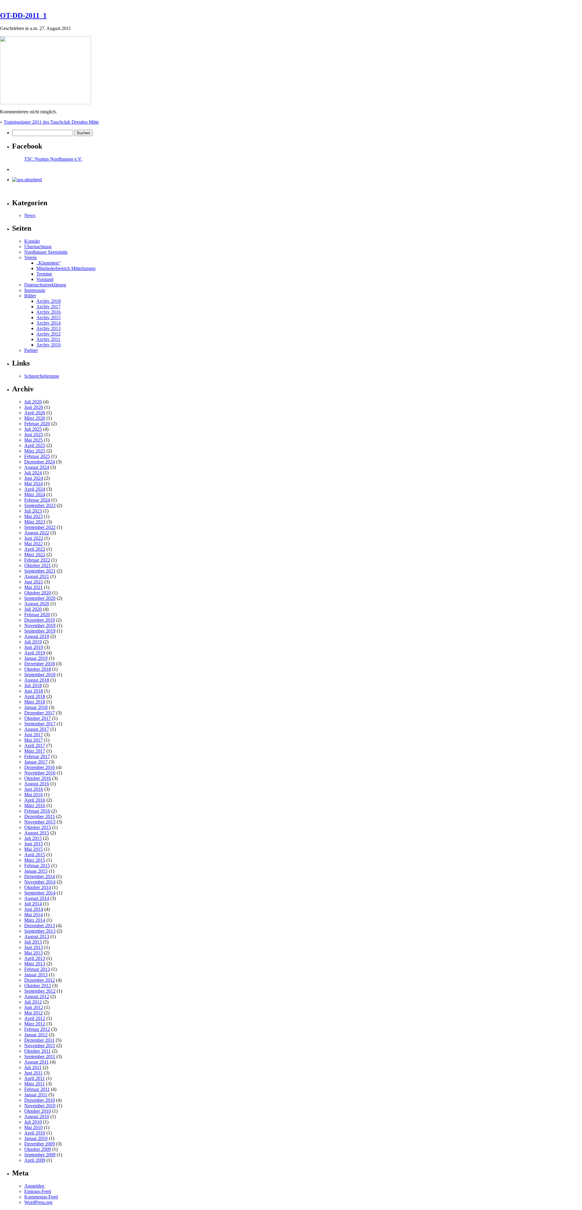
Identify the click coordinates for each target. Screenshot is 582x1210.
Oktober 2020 (37, 592)
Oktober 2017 (37, 718)
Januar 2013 (36, 974)
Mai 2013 (33, 952)
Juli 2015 (33, 838)
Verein (30, 257)
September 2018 (39, 674)
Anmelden (34, 1185)
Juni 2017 (33, 734)
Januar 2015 (36, 871)
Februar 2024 (37, 500)
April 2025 (34, 445)
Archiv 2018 (48, 301)
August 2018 (36, 680)
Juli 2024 (33, 472)
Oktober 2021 (37, 565)
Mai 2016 (33, 794)
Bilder (30, 295)
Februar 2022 (37, 560)
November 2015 (39, 821)
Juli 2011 (33, 1067)
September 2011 (39, 1056)
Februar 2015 (37, 865)
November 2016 (39, 772)
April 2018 (34, 696)
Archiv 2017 (48, 306)
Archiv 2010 (48, 344)
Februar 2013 (37, 969)
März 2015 (34, 860)
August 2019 (36, 636)
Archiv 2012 (48, 333)
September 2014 (39, 892)
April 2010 (34, 1132)
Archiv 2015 (48, 317)
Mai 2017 (33, 740)
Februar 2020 (37, 614)
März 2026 (34, 418)
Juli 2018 (33, 685)
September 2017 (39, 723)
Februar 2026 (37, 423)
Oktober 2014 (37, 887)
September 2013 (39, 931)
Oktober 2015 (37, 827)
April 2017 (34, 745)
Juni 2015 (33, 843)
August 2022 (36, 532)
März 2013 (34, 963)
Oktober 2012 (37, 985)
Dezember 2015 (39, 816)
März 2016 (34, 805)
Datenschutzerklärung (45, 284)
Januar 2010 (36, 1138)
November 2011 (39, 1045)
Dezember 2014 (39, 876)
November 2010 (39, 1105)
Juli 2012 (33, 1001)
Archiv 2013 (48, 328)
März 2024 (34, 494)
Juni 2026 (33, 407)
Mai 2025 (33, 440)
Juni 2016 (33, 789)
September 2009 (39, 1154)
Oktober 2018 (37, 669)
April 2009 (34, 1160)
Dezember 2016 (39, 767)
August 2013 (36, 936)
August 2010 (36, 1116)
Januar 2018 (36, 707)
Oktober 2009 (37, 1149)
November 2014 (39, 881)
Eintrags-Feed (37, 1191)
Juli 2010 (33, 1122)
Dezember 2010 (39, 1100)
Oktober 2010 (37, 1111)
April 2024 (34, 489)
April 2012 (34, 1018)
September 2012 (39, 991)
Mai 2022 (33, 543)
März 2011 (34, 1083)
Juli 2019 (33, 641)
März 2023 (34, 521)
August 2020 (36, 603)
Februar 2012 (37, 1029)
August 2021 (36, 576)
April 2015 (34, 854)
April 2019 (34, 652)
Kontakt (32, 241)
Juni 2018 (33, 691)
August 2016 (36, 783)
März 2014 (34, 920)
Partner (31, 350)
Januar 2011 (35, 1094)
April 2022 (34, 549)
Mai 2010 (33, 1127)
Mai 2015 (33, 849)
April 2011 (34, 1078)
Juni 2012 (33, 1007)
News (29, 215)
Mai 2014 (33, 914)
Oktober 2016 (37, 778)
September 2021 (39, 570)
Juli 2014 (33, 903)
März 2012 (34, 1023)
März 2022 (34, 554)
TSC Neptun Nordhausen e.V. (53, 159)
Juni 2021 (33, 581)
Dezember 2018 (39, 663)
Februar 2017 (37, 756)
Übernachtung (38, 246)
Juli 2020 (33, 609)
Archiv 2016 (48, 312)
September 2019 (39, 630)
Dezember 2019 (39, 620)
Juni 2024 (33, 478)
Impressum (34, 290)
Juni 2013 (33, 947)
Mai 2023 (33, 516)
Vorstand (44, 279)
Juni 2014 (33, 909)
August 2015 (36, 832)
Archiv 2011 (48, 339)
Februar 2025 (37, 456)
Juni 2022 (33, 538)
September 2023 (39, 505)
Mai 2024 (33, 483)
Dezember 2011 (39, 1040)
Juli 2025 (33, 429)
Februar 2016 (37, 811)
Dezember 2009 (39, 1143)
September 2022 (39, 527)
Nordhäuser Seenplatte (46, 252)
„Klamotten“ (48, 263)
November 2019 (39, 625)
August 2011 (36, 1062)
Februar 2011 (37, 1089)
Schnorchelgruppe (41, 376)
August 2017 (36, 729)
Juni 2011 (33, 1072)
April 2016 (34, 800)
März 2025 (34, 450)
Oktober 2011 (37, 1051)
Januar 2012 (36, 1034)
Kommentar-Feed (41, 1196)
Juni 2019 (33, 647)
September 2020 (39, 598)
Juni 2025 (33, 434)
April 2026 (34, 412)
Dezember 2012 (39, 980)
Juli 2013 (33, 941)
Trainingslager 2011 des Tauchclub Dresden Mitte (51, 122)
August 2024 (36, 467)
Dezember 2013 (39, 925)
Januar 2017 (36, 761)
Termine (44, 273)
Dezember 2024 (39, 461)
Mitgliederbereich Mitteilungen (65, 268)
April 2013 (34, 958)
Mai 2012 (33, 1012)
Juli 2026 (33, 401)
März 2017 (34, 751)
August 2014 (36, 898)
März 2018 (34, 701)
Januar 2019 (36, 658)
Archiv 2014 (48, 323)
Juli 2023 (33, 510)
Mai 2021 (33, 587)
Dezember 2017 (39, 712)
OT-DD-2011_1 (23, 15)
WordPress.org (38, 1202)
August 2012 (36, 996)
